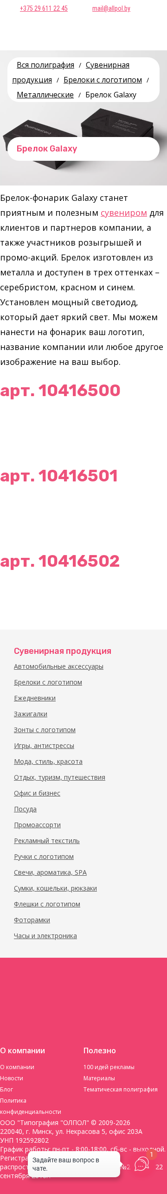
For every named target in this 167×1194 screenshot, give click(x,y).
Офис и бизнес (37, 793)
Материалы (99, 1078)
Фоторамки (32, 919)
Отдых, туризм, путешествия (59, 777)
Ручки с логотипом (44, 856)
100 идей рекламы (109, 1067)
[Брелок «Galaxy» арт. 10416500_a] (21, 428)
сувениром (124, 212)
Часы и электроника (45, 935)
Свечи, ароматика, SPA (50, 872)
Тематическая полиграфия (121, 1089)
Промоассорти (37, 824)
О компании (17, 1067)
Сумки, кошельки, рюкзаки (55, 888)
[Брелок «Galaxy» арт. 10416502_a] (21, 599)
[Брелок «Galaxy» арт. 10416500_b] (146, 428)
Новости (11, 1078)
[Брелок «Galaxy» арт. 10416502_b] (146, 599)
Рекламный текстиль (47, 840)
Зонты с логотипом (45, 729)
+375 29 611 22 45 (44, 8)
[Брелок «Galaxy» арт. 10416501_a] (21, 513)
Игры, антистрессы (44, 745)
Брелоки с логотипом (48, 682)
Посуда (25, 808)
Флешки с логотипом (47, 903)
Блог (6, 1089)
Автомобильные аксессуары (58, 666)
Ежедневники (35, 697)
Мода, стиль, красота (48, 761)
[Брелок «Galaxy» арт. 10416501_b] (146, 513)
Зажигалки (30, 713)
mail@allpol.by (111, 8)
